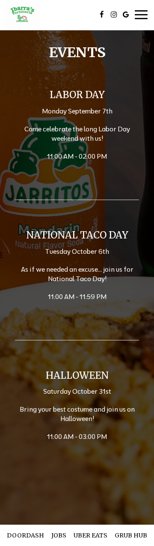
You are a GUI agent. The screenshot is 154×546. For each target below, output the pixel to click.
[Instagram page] (114, 14)
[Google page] (126, 14)
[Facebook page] (102, 14)
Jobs (58, 535)
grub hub (131, 535)
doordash (25, 535)
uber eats (90, 535)
